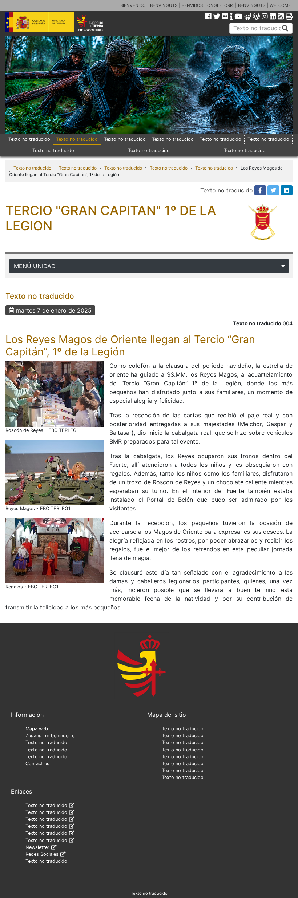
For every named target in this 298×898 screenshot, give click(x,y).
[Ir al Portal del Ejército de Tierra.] (95, 21)
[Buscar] (285, 28)
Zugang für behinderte (49, 735)
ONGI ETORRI (220, 5)
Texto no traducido (29, 139)
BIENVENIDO (133, 5)
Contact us (37, 763)
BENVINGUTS (163, 5)
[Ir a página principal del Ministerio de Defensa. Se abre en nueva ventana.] (39, 21)
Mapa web (36, 728)
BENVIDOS (192, 5)
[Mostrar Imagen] (54, 393)
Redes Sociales (42, 854)
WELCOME (280, 5)
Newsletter (37, 847)
